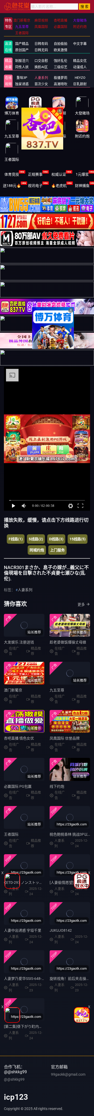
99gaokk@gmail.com (68, 1074)
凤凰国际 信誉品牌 (65, 738)
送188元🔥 (12, 186)
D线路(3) (56, 539)
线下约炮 (57, 786)
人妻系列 (41, 78)
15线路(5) (77, 539)
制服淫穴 (22, 61)
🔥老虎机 (59, 186)
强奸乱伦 (60, 61)
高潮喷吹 (60, 84)
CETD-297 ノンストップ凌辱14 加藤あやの (38, 882)
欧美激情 (60, 50)
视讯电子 (35, 186)
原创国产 (22, 50)
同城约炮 (37, 550)
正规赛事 (35, 174)
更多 (81, 604)
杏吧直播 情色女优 (19, 738)
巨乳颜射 (80, 84)
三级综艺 (60, 67)
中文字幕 (80, 44)
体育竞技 (11, 174)
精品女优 (80, 61)
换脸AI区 (41, 67)
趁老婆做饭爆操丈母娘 (68, 642)
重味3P (21, 78)
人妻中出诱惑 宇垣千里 (22, 930)
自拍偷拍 (60, 44)
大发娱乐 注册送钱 (19, 642)
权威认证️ (58, 174)
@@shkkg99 (14, 1079)
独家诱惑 (22, 84)
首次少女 (41, 84)
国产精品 (22, 44)
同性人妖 (22, 67)
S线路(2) (36, 539)
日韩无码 (41, 50)
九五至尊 (57, 690)
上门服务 (57, 550)
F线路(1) (16, 539)
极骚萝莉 (60, 78)
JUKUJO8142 (61, 930)
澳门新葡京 (13, 690)
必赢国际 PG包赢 (18, 786)
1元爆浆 (82, 174)
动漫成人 (80, 67)
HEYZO (80, 78)
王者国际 (11, 834)
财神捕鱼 (82, 186)
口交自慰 (41, 61)
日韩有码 (41, 44)
